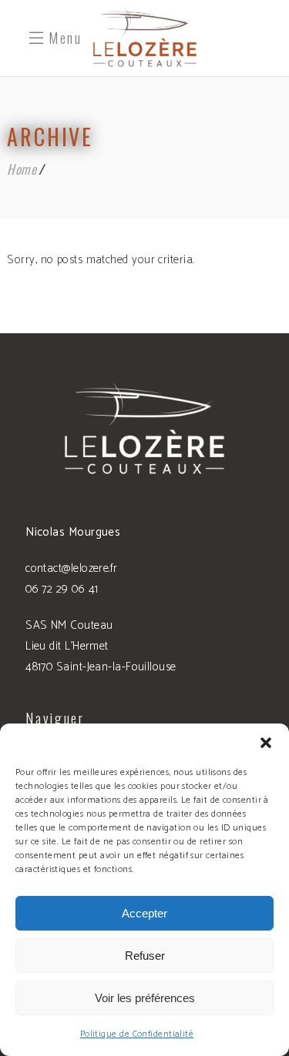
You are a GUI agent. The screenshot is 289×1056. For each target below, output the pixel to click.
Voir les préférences (145, 997)
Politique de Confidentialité (137, 1034)
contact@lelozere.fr (71, 568)
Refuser (145, 955)
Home (21, 168)
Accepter (144, 913)
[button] (266, 742)
